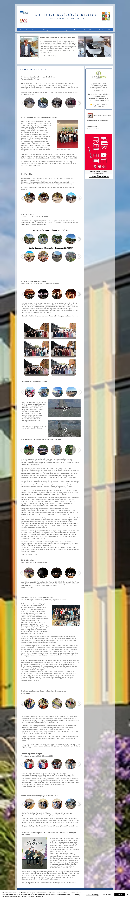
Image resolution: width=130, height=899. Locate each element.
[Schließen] (127, 894)
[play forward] (79, 103)
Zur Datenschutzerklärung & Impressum (30, 896)
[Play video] (64, 408)
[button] (35, 29)
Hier (23, 883)
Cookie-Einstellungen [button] (92, 895)
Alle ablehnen (107, 895)
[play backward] (22, 103)
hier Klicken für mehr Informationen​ (100, 105)
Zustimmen (119, 895)
